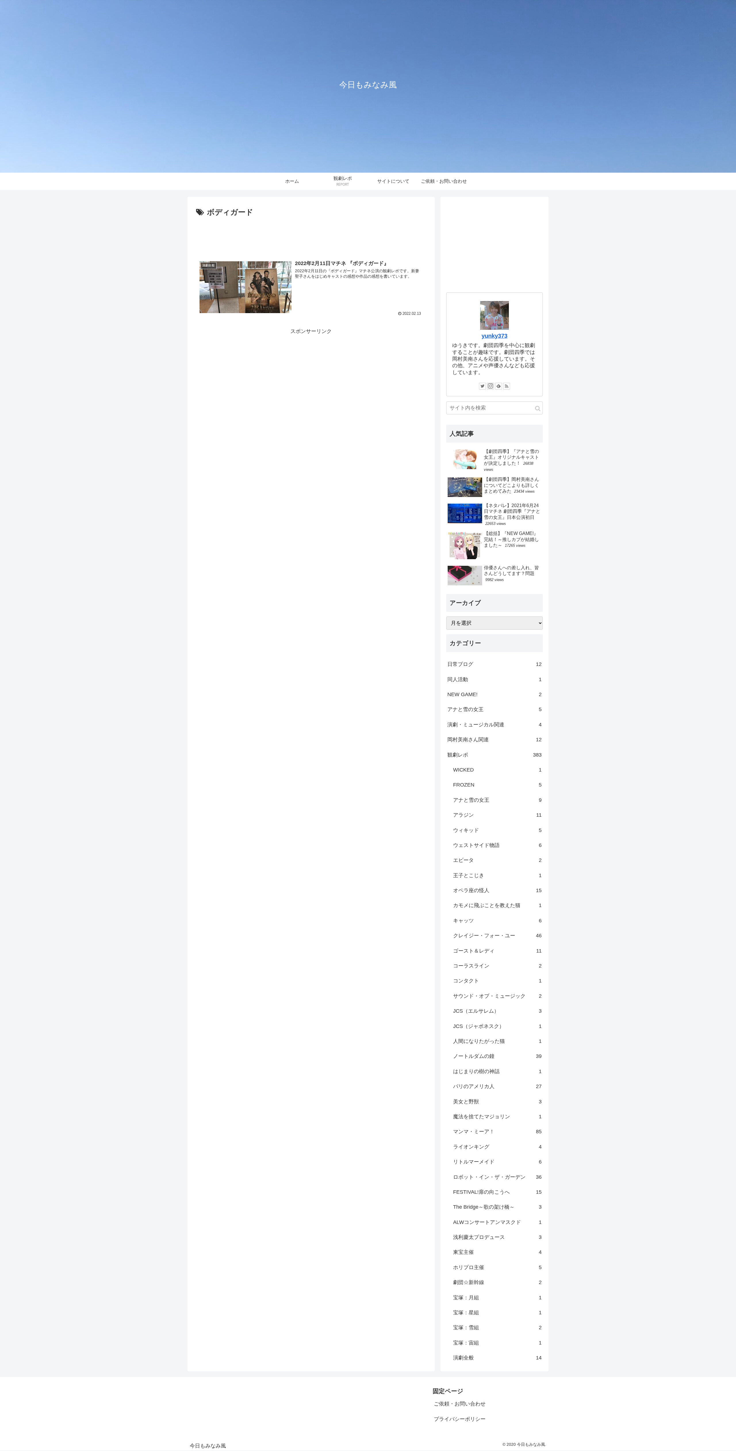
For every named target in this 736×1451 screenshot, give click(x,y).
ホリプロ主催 (497, 1267)
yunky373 (494, 336)
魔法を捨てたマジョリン (497, 1116)
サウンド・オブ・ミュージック (497, 996)
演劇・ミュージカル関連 (494, 725)
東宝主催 (497, 1252)
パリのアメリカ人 (497, 1086)
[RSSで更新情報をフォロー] (506, 386)
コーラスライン (497, 966)
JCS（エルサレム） (497, 1011)
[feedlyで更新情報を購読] (498, 386)
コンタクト (497, 981)
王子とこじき (497, 875)
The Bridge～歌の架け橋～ (497, 1207)
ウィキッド (497, 830)
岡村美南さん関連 (494, 739)
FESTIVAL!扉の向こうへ (497, 1192)
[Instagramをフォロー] (490, 386)
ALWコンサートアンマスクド (497, 1222)
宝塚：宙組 (497, 1343)
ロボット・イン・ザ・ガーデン (497, 1177)
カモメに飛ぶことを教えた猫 (497, 905)
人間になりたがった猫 (497, 1041)
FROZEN (497, 785)
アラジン (497, 815)
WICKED (497, 770)
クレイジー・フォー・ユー (497, 935)
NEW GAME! (494, 694)
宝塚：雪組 (497, 1327)
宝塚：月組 (497, 1297)
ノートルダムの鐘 (497, 1056)
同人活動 (494, 679)
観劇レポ (494, 755)
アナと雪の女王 (494, 709)
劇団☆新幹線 (497, 1282)
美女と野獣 (497, 1102)
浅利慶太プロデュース (497, 1237)
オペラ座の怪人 (497, 890)
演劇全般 (497, 1358)
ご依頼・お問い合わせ (460, 1404)
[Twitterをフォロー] (482, 386)
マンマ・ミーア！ (497, 1131)
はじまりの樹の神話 (497, 1071)
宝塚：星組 (497, 1312)
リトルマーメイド (497, 1162)
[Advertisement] (311, 235)
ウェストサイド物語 (497, 845)
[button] (538, 408)
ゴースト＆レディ (497, 951)
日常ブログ (494, 664)
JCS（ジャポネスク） (497, 1026)
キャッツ (497, 920)
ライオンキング (497, 1147)
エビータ (497, 860)
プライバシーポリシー (460, 1419)
